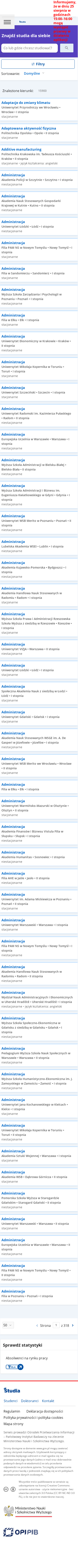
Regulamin (12, 1411)
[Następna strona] (73, 1325)
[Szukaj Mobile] (67, 48)
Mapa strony (13, 1424)
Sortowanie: (10, 73)
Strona (45, 1325)
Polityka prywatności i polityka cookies (33, 1417)
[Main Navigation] (7, 21)
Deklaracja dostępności (44, 1411)
